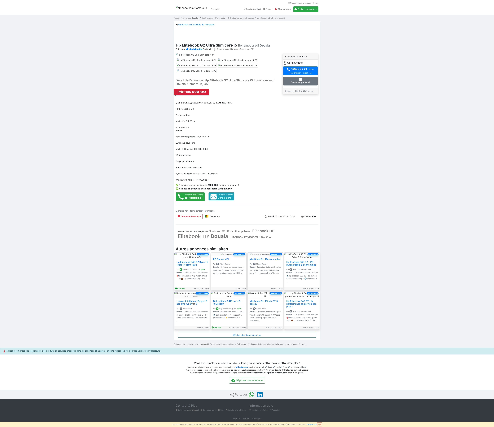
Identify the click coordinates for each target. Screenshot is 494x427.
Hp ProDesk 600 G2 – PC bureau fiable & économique (301, 263)
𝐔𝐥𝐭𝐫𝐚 (230, 231)
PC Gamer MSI (221, 259)
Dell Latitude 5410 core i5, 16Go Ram (227, 302)
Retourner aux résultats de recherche (196, 24)
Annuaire (275, 410)
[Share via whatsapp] (251, 394)
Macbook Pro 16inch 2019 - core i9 (264, 302)
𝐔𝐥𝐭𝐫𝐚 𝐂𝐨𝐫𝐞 (265, 237)
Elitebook (214, 231)
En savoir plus (312, 424)
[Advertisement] (247, 34)
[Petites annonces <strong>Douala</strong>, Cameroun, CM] (192, 9)
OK (319, 424)
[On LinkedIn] (260, 394)
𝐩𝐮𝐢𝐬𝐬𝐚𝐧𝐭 (246, 231)
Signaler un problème (236, 410)
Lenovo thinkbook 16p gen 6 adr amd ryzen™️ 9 (192, 302)
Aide (316, 3)
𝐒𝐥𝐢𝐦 (237, 231)
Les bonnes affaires (259, 410)
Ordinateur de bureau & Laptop (191, 344)
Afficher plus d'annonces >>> (247, 335)
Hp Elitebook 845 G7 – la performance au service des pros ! (301, 304)
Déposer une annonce (249, 380)
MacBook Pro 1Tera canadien (265, 259)
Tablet (245, 418)
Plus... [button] (268, 9)
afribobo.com (242, 367)
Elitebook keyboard (244, 237)
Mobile (236, 418)
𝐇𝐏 (223, 231)
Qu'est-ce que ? (300, 3)
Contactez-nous (209, 410)
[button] (283, 9)
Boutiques (253, 9)
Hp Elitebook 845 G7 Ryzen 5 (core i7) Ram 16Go (192, 263)
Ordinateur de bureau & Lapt (292, 344)
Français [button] (215, 9)
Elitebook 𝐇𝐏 (263, 231)
